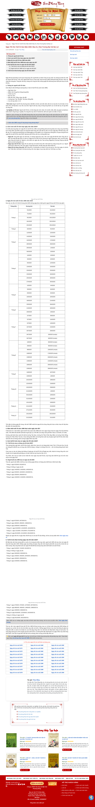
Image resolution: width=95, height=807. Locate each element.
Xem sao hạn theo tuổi (78, 160)
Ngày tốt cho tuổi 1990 (57, 645)
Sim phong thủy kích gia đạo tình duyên (28, 716)
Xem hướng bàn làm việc (79, 150)
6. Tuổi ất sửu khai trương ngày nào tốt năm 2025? (21, 70)
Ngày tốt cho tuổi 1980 (37, 645)
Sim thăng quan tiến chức (16, 10)
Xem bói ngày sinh (77, 134)
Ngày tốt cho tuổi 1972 (16, 651)
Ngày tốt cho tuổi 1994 (57, 657)
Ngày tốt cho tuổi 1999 (57, 672)
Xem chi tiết (25, 749)
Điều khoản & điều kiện (68, 790)
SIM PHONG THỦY (59, 778)
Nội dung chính (11, 54)
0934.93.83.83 (36, 783)
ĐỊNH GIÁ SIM (69, 778)
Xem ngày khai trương (78, 116)
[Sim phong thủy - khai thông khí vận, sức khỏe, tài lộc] (47, 4)
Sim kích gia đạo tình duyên (16, 19)
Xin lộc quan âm (77, 111)
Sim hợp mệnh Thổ (79, 29)
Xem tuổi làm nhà (77, 165)
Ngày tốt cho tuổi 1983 (37, 654)
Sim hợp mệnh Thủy (79, 19)
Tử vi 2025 (75, 109)
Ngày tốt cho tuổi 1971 (16, 648)
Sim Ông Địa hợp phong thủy (80, 93)
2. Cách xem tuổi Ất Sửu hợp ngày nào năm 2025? (21, 58)
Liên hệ (64, 787)
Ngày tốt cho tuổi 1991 (57, 648)
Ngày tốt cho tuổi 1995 (57, 660)
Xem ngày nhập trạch (78, 124)
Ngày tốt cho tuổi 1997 (57, 666)
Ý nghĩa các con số (77, 155)
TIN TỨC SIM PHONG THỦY (81, 778)
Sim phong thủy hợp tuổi (79, 147)
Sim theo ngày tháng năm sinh (80, 104)
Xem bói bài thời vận (78, 132)
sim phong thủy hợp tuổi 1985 (20, 638)
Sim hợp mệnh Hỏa (79, 24)
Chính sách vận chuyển (82, 785)
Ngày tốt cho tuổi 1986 (37, 663)
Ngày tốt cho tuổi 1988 (37, 669)
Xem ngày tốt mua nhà (78, 121)
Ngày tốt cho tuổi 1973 (16, 654)
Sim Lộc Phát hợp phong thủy (80, 88)
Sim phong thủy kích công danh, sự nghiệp (29, 711)
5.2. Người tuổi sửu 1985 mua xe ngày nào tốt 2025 (22, 68)
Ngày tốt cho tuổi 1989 (37, 672)
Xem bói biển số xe (77, 106)
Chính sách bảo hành (81, 790)
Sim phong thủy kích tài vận (25, 714)
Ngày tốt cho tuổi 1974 (16, 657)
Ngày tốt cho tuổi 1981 (37, 648)
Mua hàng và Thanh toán (68, 792)
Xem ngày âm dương (78, 129)
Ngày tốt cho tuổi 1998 (57, 669)
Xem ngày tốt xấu (77, 114)
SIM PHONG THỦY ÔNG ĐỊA (46, 778)
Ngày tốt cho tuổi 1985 (37, 660)
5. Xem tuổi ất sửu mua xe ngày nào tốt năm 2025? (21, 64)
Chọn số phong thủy (47, 24)
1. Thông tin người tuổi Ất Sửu (15, 56)
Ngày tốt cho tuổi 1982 (37, 651)
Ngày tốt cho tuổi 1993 (57, 654)
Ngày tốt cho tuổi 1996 (57, 663)
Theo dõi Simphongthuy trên (49, 49)
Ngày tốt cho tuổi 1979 (16, 672)
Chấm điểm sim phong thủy (16, 29)
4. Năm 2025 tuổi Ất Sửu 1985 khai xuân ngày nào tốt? (22, 62)
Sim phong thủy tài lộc (16, 15)
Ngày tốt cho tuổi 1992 (57, 651)
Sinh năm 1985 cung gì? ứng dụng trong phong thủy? (24, 122)
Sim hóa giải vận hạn (16, 24)
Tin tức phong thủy (77, 153)
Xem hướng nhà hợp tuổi (79, 173)
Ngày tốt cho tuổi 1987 (37, 666)
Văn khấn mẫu (76, 158)
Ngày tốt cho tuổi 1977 (16, 666)
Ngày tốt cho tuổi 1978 (16, 669)
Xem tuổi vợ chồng (77, 168)
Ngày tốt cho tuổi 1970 (16, 645)
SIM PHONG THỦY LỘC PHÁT (14, 778)
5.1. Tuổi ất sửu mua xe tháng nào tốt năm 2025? (22, 66)
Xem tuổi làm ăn (77, 163)
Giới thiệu (64, 785)
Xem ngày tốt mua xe (78, 126)
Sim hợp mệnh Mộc (79, 15)
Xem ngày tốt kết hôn (78, 119)
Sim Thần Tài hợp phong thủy (80, 90)
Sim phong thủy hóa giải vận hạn (26, 719)
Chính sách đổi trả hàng (82, 787)
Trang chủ (8, 43)
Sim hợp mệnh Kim (79, 10)
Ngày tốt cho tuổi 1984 (37, 657)
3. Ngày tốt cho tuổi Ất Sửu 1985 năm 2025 (18, 60)
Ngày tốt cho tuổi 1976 (16, 663)
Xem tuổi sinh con (77, 170)
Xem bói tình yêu (77, 137)
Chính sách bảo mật (67, 795)
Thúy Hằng (21, 49)
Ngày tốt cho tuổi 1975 (16, 660)
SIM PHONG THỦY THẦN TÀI (30, 778)
